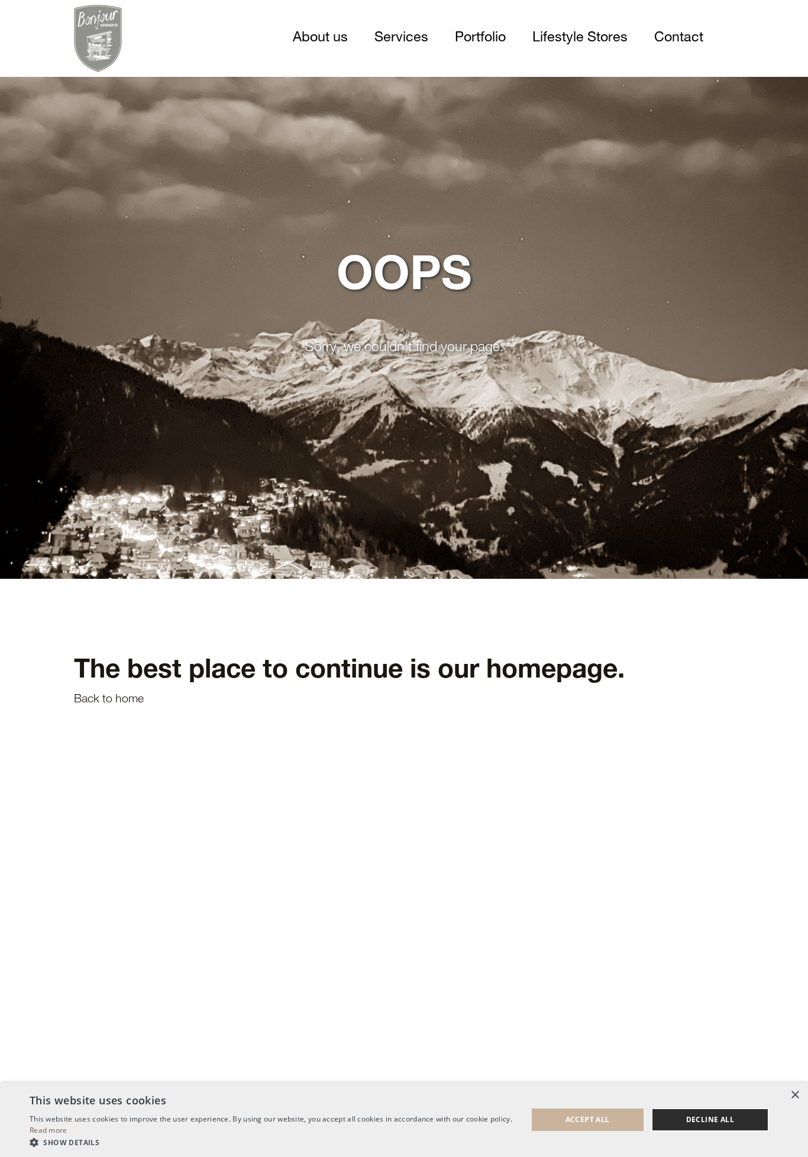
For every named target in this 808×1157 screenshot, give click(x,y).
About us (320, 38)
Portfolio (480, 38)
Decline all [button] (710, 1119)
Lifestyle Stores (580, 38)
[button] (271, 1142)
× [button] (794, 1095)
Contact (678, 38)
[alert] (404, 1120)
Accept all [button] (587, 1119)
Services (401, 38)
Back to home (109, 700)
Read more (48, 1130)
